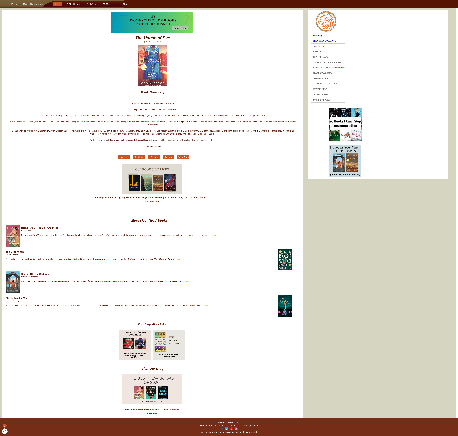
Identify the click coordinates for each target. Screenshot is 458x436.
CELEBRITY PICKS (321, 46)
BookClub (91, 4)
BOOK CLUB (318, 52)
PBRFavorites (109, 4)
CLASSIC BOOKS (320, 94)
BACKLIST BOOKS (321, 100)
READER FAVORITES (322, 73)
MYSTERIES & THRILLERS (325, 84)
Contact (229, 422)
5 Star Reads (73, 4)
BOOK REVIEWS (320, 57)
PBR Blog (317, 35)
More (214, 235)
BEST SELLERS (320, 89)
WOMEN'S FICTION (328, 68)
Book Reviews (206, 425)
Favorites (231, 425)
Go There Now (152, 202)
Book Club (220, 425)
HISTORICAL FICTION (323, 78)
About (125, 4)
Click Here (152, 414)
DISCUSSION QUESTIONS (324, 41)
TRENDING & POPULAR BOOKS (327, 62)
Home (57, 4)
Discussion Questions (248, 425)
